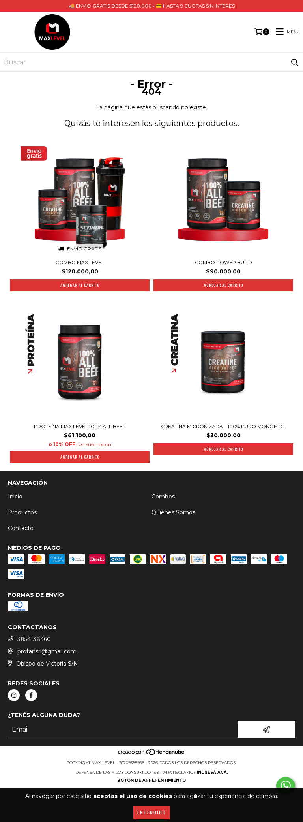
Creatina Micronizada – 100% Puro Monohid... (223, 426)
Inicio (15, 496)
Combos (163, 496)
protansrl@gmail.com (47, 651)
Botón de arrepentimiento (151, 780)
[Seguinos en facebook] (31, 695)
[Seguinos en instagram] (14, 695)
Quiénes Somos (173, 512)
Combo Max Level (80, 262)
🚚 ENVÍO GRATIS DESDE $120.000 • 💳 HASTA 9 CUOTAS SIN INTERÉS (152, 6)
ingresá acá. (212, 772)
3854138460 (34, 639)
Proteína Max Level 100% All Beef (79, 426)
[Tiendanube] (151, 754)
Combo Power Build (223, 262)
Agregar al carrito (79, 457)
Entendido (151, 812)
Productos (22, 512)
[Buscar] (294, 62)
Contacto (21, 528)
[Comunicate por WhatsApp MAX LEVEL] (285, 785)
